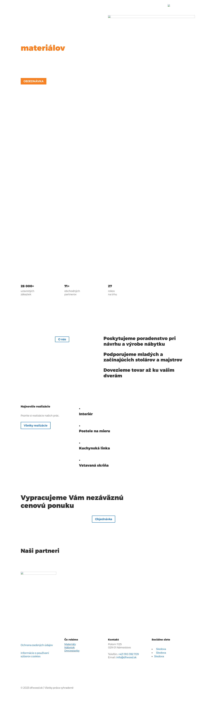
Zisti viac (30, 170)
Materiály (70, 644)
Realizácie (124, 5)
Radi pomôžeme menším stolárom (97, 187)
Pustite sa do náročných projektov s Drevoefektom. (101, 230)
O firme (107, 5)
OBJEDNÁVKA (156, 5)
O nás (62, 339)
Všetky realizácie (35, 425)
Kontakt (139, 5)
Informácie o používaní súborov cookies (35, 654)
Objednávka (34, 81)
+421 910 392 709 (128, 654)
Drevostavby (71, 650)
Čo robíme (90, 5)
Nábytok (69, 647)
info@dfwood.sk (126, 657)
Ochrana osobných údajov (37, 645)
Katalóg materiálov (69, 5)
